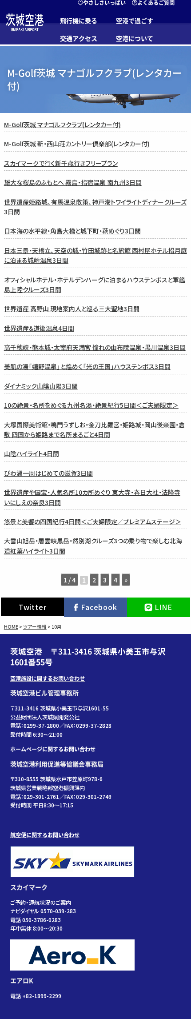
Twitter (33, 607)
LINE (163, 607)
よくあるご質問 (156, 2)
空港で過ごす (134, 21)
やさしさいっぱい (104, 2)
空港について (134, 39)
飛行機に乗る (78, 21)
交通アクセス (78, 39)
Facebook (99, 607)
